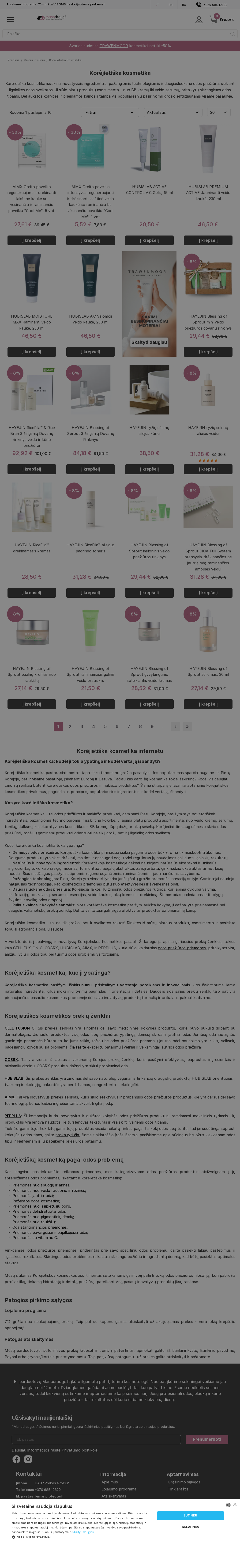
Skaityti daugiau (83, 1532)
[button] (81, 1536)
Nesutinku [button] (190, 1527)
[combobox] (228, 1505)
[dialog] (120, 1521)
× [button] (234, 1504)
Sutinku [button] (190, 1515)
